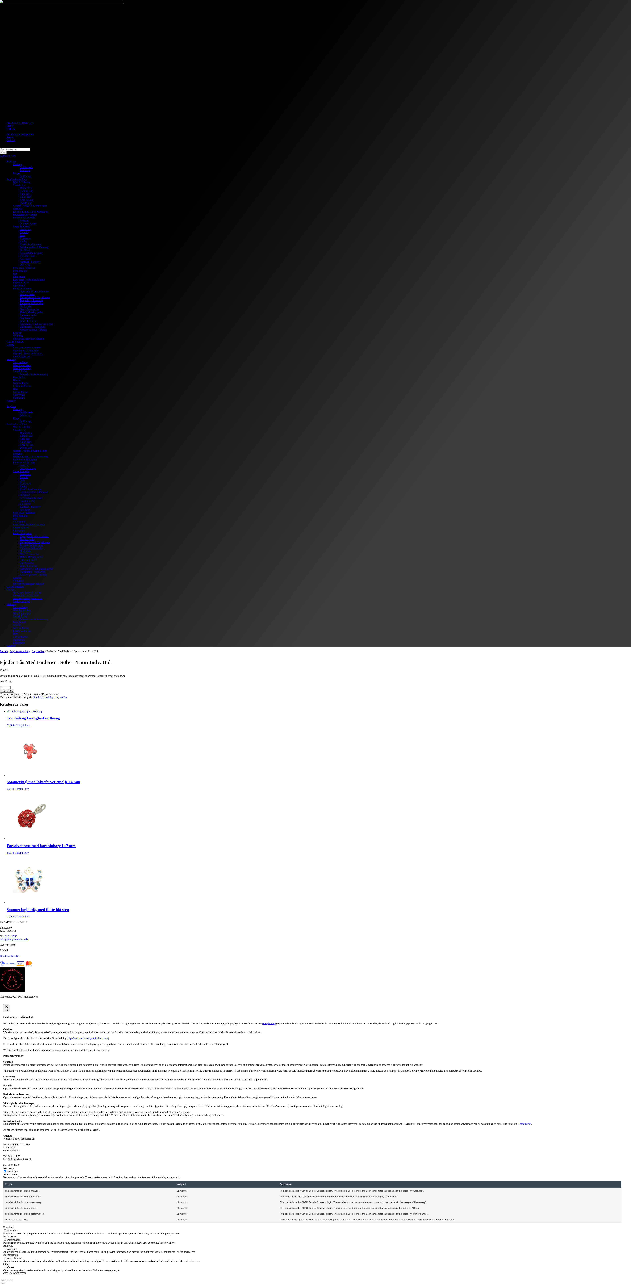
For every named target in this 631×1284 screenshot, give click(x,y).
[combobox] (15, 149)
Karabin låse (26, 191)
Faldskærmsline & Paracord (34, 247)
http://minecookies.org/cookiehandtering (88, 1038)
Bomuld (24, 232)
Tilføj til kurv (7, 691)
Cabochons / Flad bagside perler (36, 324)
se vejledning (269, 1023)
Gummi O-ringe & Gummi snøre (30, 205)
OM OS (11, 129)
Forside (4, 651)
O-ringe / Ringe (28, 223)
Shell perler (26, 306)
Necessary (12, 1171)
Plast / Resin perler (29, 309)
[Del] (8, 1280)
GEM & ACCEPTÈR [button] (14, 1273)
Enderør (17, 332)
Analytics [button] (8, 1245)
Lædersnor (25, 229)
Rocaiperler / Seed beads (32, 327)
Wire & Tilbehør (21, 182)
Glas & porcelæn (15, 341)
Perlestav (24, 220)
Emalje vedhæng (22, 386)
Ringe (16, 173)
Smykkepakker (21, 282)
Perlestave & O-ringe (24, 217)
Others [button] (6, 1264)
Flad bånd (25, 264)
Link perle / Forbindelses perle (29, 279)
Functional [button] (8, 1227)
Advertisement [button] (10, 1254)
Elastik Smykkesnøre (31, 244)
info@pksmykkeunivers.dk (14, 939)
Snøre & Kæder (21, 226)
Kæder (23, 241)
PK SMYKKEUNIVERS (20, 123)
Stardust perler (27, 294)
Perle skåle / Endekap (24, 267)
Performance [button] (9, 1236)
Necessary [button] (8, 1168)
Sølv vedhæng (20, 362)
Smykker (11, 161)
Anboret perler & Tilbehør (33, 329)
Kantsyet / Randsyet (30, 262)
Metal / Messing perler (31, 312)
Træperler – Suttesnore (31, 300)
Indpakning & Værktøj (25, 214)
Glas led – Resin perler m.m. (28, 353)
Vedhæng (18, 335)
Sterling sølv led (21, 356)
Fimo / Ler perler (28, 321)
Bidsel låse (25, 197)
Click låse (25, 194)
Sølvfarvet (25, 170)
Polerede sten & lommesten (34, 374)
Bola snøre (25, 259)
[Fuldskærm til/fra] (4, 1280)
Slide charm (19, 276)
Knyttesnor (25, 238)
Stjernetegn (19, 285)
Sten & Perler (20, 371)
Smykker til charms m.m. (26, 350)
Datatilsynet (525, 1123)
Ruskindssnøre (27, 256)
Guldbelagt (25, 176)
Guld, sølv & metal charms (27, 347)
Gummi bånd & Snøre (31, 253)
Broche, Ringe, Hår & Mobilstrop (30, 211)
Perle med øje (20, 270)
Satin (22, 235)
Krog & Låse (26, 199)
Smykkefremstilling (17, 179)
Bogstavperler (27, 318)
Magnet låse (26, 188)
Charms (11, 344)
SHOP (10, 126)
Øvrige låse (26, 202)
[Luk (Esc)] (11, 1280)
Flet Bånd (25, 250)
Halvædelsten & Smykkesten (35, 297)
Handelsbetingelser (10, 956)
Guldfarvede (26, 167)
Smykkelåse (19, 185)
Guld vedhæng (21, 383)
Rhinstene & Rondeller (32, 303)
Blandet (17, 380)
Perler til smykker (22, 288)
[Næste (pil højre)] (4, 1283)
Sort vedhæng (20, 392)
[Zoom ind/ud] (1, 1280)
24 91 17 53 (11, 936)
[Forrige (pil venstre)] (1, 1283)
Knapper (11, 400)
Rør (15, 273)
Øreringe (17, 164)
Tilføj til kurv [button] (23, 725)
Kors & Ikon (19, 377)
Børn (15, 389)
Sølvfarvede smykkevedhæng (28, 338)
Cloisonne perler (28, 315)
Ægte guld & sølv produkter (34, 291)
